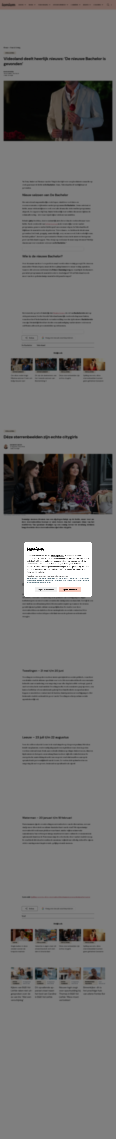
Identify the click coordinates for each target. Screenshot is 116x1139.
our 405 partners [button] (57, 555)
